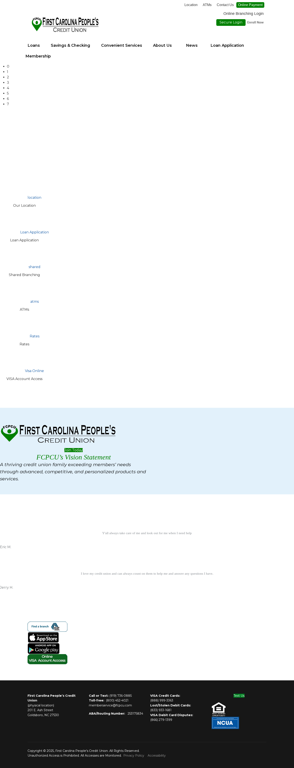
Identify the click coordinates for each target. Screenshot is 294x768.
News (192, 45)
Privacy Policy (133, 755)
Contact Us (225, 5)
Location (191, 5)
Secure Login (231, 22)
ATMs (207, 5)
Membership (38, 56)
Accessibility (157, 755)
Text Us (239, 696)
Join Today (73, 450)
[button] (150, 66)
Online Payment (250, 5)
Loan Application (227, 45)
